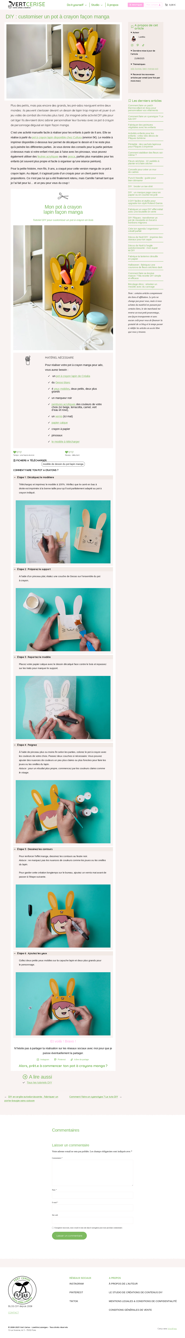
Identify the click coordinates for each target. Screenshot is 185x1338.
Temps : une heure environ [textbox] (23, 455)
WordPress (172, 1329)
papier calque (60, 422)
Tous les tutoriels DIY (39, 1082)
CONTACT (13, 1312)
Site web (55, 1215)
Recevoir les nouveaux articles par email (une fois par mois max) (145, 77)
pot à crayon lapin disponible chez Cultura (57, 137)
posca (71, 156)
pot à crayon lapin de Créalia (73, 376)
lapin (145, 68)
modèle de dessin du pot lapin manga (63, 464)
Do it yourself (75, 5)
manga (151, 68)
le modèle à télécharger (66, 441)
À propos (112, 5)
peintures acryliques (64, 404)
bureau (138, 68)
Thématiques (139, 64)
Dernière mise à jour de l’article (143, 52)
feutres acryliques (48, 156)
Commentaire (57, 1158)
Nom (54, 1190)
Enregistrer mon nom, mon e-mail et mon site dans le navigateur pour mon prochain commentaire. (88, 1228)
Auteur (136, 32)
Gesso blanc (62, 382)
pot (156, 68)
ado (132, 68)
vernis (59, 416)
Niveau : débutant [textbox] (72, 455)
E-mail (55, 1202)
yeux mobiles (62, 388)
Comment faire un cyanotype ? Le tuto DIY (93, 1096)
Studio (95, 5)
